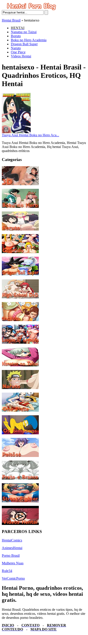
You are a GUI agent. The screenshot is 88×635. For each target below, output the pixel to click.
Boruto (16, 36)
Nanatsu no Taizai (24, 32)
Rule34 (7, 571)
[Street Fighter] (20, 501)
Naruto (16, 48)
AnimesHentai (12, 548)
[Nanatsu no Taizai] (20, 365)
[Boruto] (20, 229)
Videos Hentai (21, 56)
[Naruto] (20, 388)
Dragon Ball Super (24, 44)
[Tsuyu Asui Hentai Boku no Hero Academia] (16, 132)
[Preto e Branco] (20, 478)
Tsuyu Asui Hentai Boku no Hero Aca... (30, 135)
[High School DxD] (20, 297)
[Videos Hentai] (20, 524)
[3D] (20, 184)
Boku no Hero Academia (28, 40)
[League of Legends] (20, 342)
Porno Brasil (11, 555)
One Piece (18, 52)
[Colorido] (20, 252)
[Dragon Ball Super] (20, 274)
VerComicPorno (13, 578)
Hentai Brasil (11, 20)
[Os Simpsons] (20, 433)
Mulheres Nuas (12, 563)
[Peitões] (20, 456)
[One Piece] (20, 410)
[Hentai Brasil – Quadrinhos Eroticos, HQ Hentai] (31, 9)
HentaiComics (12, 540)
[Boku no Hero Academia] (20, 207)
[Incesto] (20, 320)
